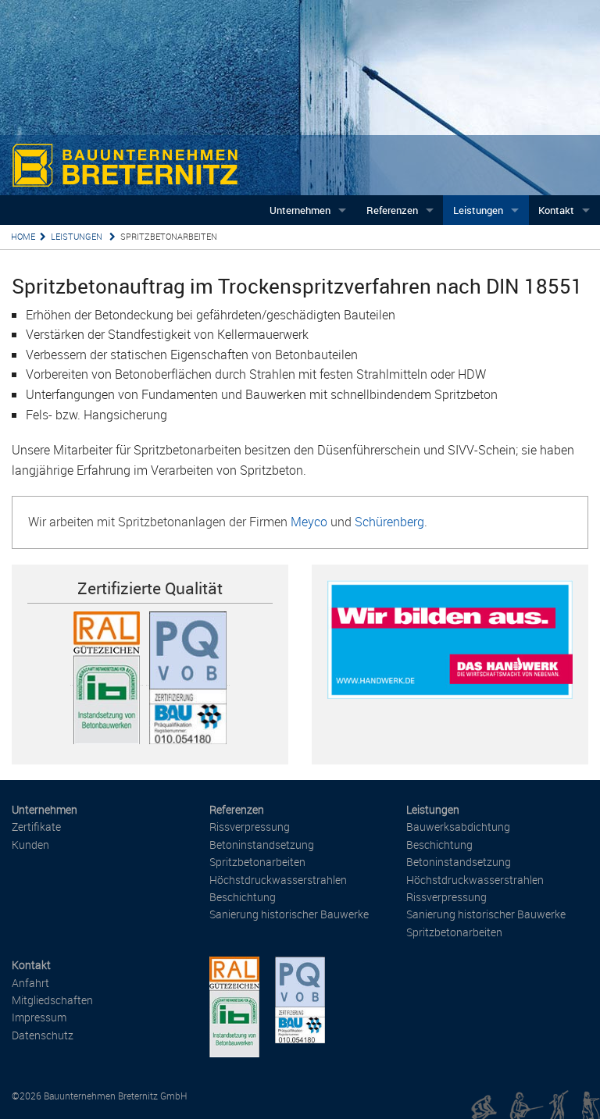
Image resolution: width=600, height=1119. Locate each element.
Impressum (39, 1017)
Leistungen (478, 210)
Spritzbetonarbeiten (168, 236)
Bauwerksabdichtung (458, 826)
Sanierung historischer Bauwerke (289, 914)
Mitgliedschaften (52, 999)
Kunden (30, 844)
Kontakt (556, 210)
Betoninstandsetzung (261, 844)
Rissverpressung (249, 826)
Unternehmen (300, 210)
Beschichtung (242, 896)
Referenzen (392, 210)
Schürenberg (389, 521)
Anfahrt (30, 982)
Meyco (309, 521)
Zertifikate (36, 826)
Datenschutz (42, 1035)
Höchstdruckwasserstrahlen (278, 879)
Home (23, 236)
